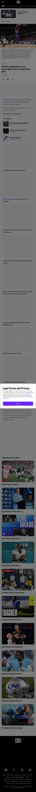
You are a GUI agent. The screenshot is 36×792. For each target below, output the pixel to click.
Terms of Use (26, 391)
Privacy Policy (27, 394)
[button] (18, 404)
